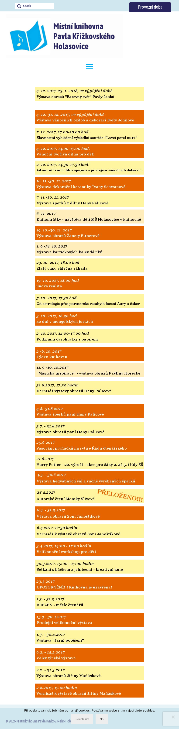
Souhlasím (82, 719)
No (101, 719)
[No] (173, 717)
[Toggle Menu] (89, 66)
